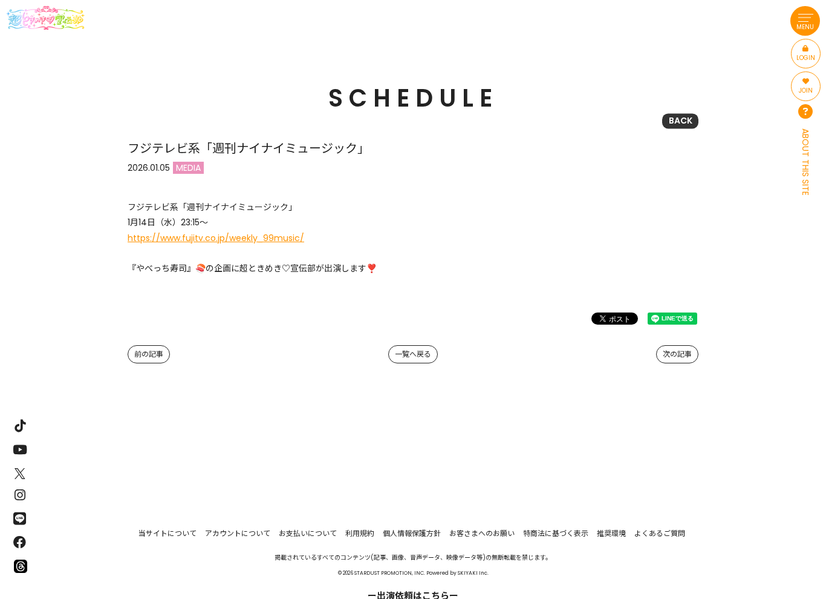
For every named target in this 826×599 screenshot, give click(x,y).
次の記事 (677, 354)
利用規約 (359, 533)
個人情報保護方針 (412, 533)
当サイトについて (167, 533)
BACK (680, 120)
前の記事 (148, 354)
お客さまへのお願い (482, 533)
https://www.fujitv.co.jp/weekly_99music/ (216, 238)
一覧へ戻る (413, 354)
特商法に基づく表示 (555, 533)
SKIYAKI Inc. (473, 573)
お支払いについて (308, 533)
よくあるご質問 (659, 533)
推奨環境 (611, 533)
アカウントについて (237, 533)
